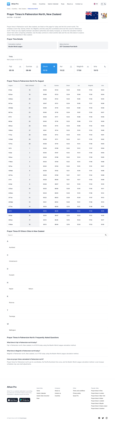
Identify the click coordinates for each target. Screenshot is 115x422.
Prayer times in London (97, 393)
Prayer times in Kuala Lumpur (99, 406)
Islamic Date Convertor (43, 395)
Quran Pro (76, 395)
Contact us (78, 4)
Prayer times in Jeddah (97, 401)
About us (70, 4)
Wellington (12, 330)
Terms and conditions (79, 390)
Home (34, 4)
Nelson (31, 289)
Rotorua (11, 302)
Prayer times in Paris (97, 390)
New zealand (22, 8)
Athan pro (15, 4)
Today (11, 56)
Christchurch (13, 261)
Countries (42, 4)
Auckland (12, 247)
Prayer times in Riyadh (97, 403)
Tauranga (12, 316)
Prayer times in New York (98, 395)
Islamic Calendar (53, 4)
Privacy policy (77, 393)
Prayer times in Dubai (97, 398)
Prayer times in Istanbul (97, 408)
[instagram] (106, 418)
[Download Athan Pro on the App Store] (12, 400)
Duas (62, 4)
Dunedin (11, 275)
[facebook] (99, 418)
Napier (11, 289)
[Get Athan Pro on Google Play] (24, 400)
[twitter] (102, 418)
